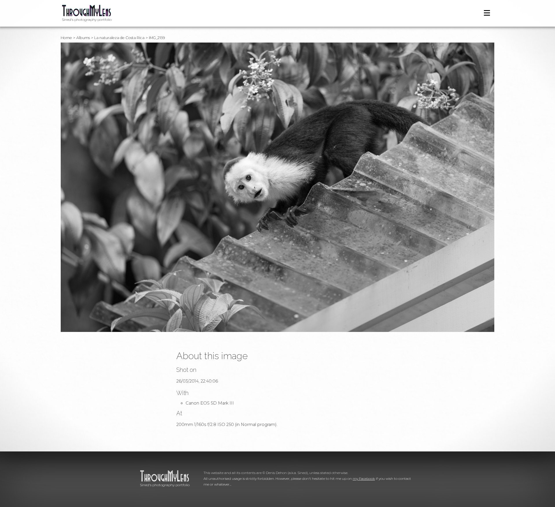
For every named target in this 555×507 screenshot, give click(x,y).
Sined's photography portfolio (87, 19)
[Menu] (487, 13)
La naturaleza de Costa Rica (119, 38)
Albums (83, 38)
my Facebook (364, 478)
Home (66, 38)
